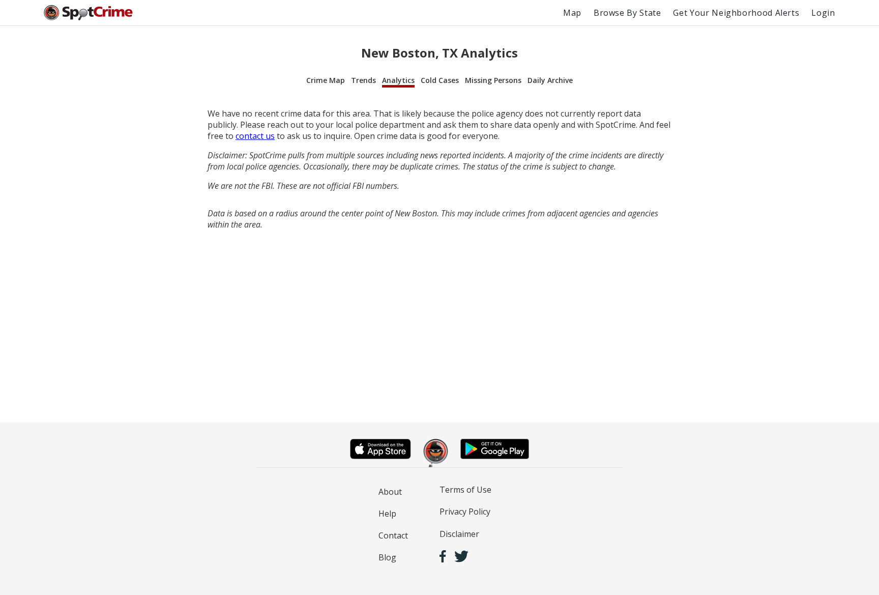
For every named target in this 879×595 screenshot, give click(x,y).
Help (387, 513)
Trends (363, 80)
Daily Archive (550, 80)
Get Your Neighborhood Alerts (736, 12)
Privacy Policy (465, 511)
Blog (387, 557)
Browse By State (627, 12)
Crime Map (325, 80)
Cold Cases (440, 80)
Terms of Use (465, 489)
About (390, 491)
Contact (393, 535)
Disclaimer (459, 534)
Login (823, 12)
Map (572, 12)
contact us (255, 135)
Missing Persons (493, 80)
